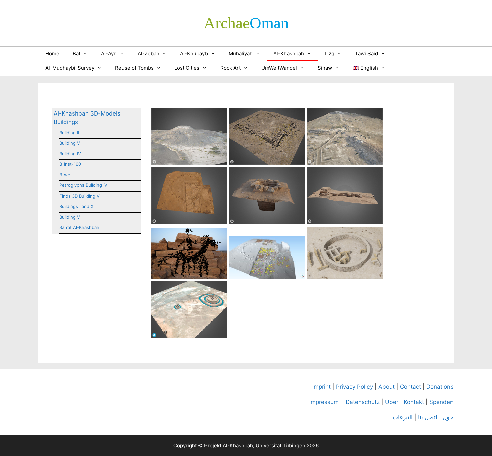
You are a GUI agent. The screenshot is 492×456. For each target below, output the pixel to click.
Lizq (329, 53)
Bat (76, 53)
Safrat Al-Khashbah (79, 227)
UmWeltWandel (279, 68)
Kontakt (414, 402)
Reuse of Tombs (134, 68)
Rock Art (230, 68)
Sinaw (325, 68)
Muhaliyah (241, 53)
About (386, 386)
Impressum (324, 402)
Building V (69, 143)
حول (448, 417)
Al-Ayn (109, 53)
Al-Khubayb (194, 53)
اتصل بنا (427, 417)
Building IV (70, 153)
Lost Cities (186, 68)
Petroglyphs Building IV (83, 185)
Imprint (321, 386)
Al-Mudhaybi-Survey (69, 68)
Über (391, 402)
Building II (69, 132)
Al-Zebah (148, 53)
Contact (410, 386)
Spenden (441, 402)
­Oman (246, 23)
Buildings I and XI (76, 206)
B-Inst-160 (70, 164)
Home (52, 53)
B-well (65, 174)
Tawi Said (366, 53)
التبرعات (403, 417)
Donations (440, 386)
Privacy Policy (354, 386)
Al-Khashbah (288, 53)
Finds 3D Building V (79, 196)
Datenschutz (363, 402)
